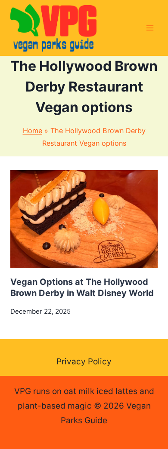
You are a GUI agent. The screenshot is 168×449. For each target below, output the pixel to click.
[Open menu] (150, 27)
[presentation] (84, 219)
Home (32, 130)
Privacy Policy (84, 362)
